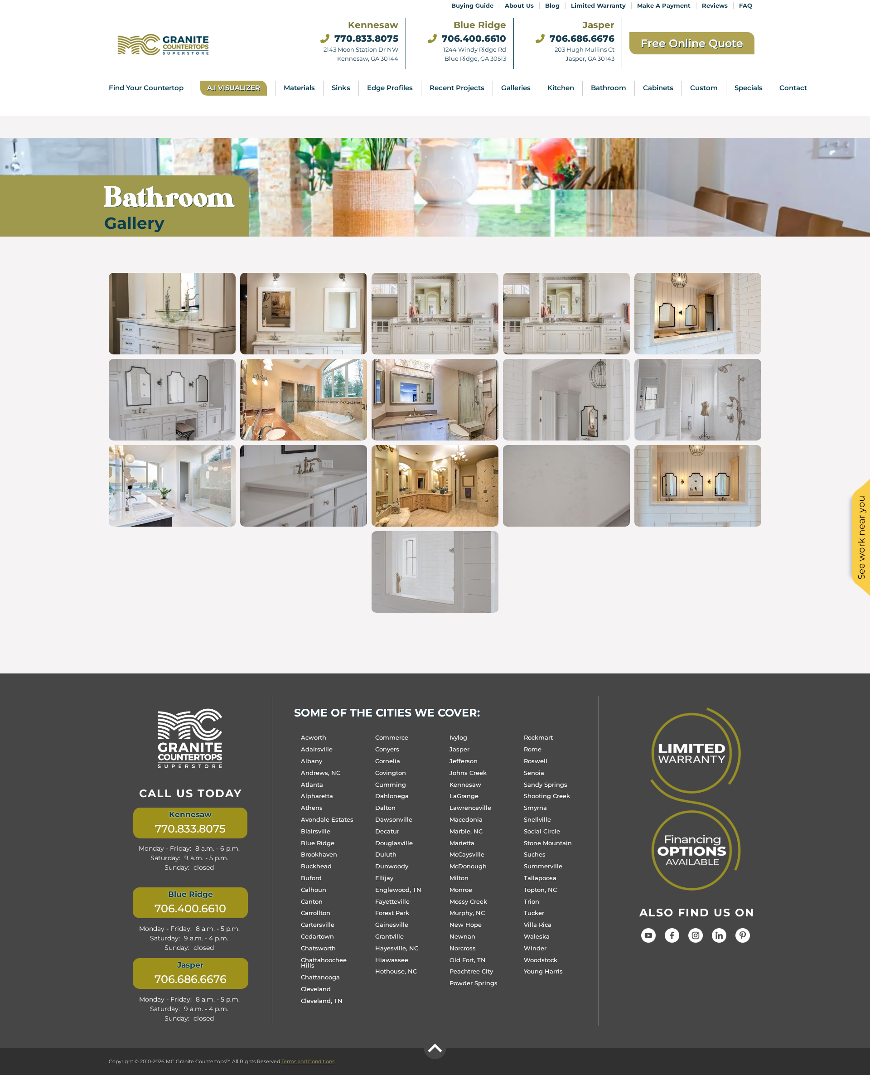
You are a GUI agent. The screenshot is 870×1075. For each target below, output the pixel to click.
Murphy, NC (467, 912)
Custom (704, 87)
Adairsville (317, 749)
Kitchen (560, 87)
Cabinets (658, 87)
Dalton (385, 807)
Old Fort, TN (468, 960)
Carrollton (315, 912)
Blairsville (315, 831)
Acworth (313, 737)
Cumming (390, 784)
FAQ (745, 5)
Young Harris (543, 971)
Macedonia (466, 819)
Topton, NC (540, 889)
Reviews (715, 5)
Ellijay (384, 877)
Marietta (462, 843)
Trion (531, 901)
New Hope (466, 924)
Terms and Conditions (307, 1061)
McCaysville (467, 854)
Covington (390, 772)
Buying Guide (472, 5)
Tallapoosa (540, 877)
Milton (459, 877)
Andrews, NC (320, 772)
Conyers (387, 749)
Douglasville (394, 843)
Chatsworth (318, 948)
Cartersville (317, 924)
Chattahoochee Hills (324, 962)
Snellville (537, 819)
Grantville (389, 936)
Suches (535, 854)
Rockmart (538, 737)
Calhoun (313, 889)
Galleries (516, 87)
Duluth (385, 854)
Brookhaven (319, 854)
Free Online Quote (692, 43)
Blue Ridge (317, 843)
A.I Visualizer (233, 87)
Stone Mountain (548, 843)
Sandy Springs (545, 784)
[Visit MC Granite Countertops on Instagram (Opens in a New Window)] (695, 939)
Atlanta (312, 784)
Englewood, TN (398, 889)
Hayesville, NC (396, 948)
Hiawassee (391, 960)
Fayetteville (392, 901)
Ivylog (458, 737)
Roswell (535, 761)
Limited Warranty (598, 5)
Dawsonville (393, 819)
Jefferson (464, 761)
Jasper (459, 749)
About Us (519, 5)
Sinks (341, 87)
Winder (535, 948)
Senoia (534, 772)
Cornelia (387, 761)
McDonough (468, 866)
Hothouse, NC (396, 971)
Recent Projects (457, 87)
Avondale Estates (327, 819)
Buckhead (316, 866)
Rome (532, 749)
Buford (311, 877)
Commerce (391, 737)
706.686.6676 (580, 38)
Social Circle (542, 831)
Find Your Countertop (146, 87)
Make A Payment (664, 5)
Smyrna (535, 807)
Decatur (387, 831)
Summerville (543, 866)
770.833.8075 (365, 38)
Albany (311, 761)
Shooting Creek (547, 795)
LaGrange (464, 795)
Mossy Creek (468, 901)
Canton (312, 901)
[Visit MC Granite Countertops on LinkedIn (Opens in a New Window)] (719, 939)
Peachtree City (471, 971)
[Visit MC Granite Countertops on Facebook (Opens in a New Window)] (672, 939)
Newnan (462, 936)
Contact (793, 87)
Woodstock (540, 960)
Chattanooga (320, 977)
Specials (749, 87)
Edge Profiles (390, 87)
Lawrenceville (470, 807)
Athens (312, 807)
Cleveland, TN (322, 1000)
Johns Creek (468, 772)
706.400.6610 (472, 38)
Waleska (537, 936)
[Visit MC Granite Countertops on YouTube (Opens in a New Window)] (648, 939)
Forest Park (392, 912)
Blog (552, 5)
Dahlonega (392, 795)
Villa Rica (537, 924)
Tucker (534, 912)
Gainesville (391, 924)
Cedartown (317, 936)
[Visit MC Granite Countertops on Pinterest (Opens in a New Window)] (742, 939)
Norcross (463, 948)
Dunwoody (391, 866)
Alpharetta (317, 795)
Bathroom (608, 87)
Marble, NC (466, 831)
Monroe (461, 889)
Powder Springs (474, 983)
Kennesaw (465, 784)
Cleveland (316, 989)
